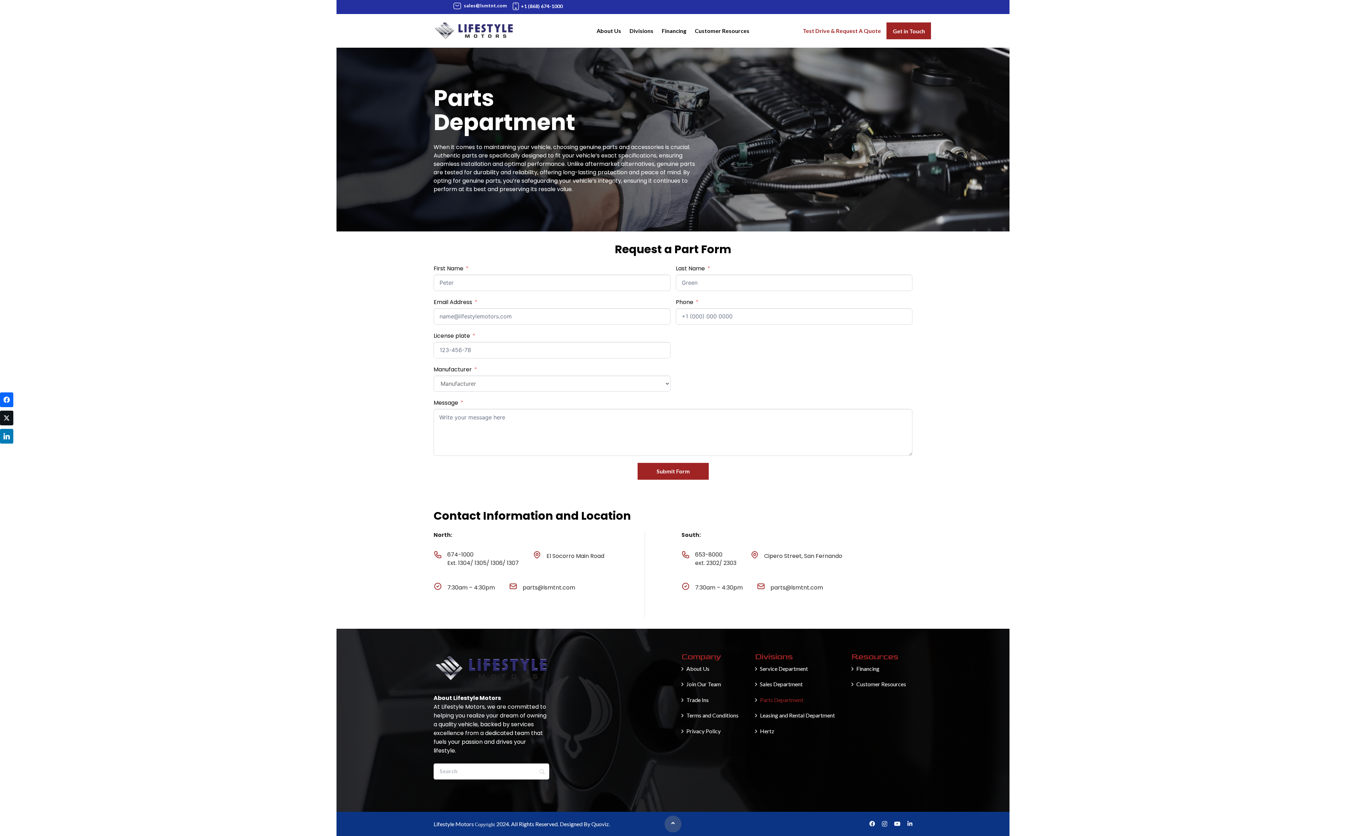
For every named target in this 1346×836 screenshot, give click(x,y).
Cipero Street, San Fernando (803, 556)
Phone (684, 302)
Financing (867, 668)
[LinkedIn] (909, 824)
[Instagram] (884, 824)
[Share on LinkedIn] (6, 436)
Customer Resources (881, 684)
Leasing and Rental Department (797, 715)
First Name (448, 268)
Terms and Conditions (712, 715)
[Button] (673, 824)
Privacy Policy (703, 731)
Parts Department (781, 699)
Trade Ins (697, 699)
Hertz (767, 731)
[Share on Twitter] (6, 418)
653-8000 (708, 555)
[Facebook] (872, 824)
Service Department (784, 668)
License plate (452, 336)
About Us (697, 668)
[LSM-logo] (474, 31)
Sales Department (781, 684)
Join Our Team (703, 684)
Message (446, 403)
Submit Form (673, 471)
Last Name (690, 268)
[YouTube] (897, 824)
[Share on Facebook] (6, 399)
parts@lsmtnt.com (549, 588)
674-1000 (460, 555)
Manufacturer (453, 369)
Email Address (453, 302)
